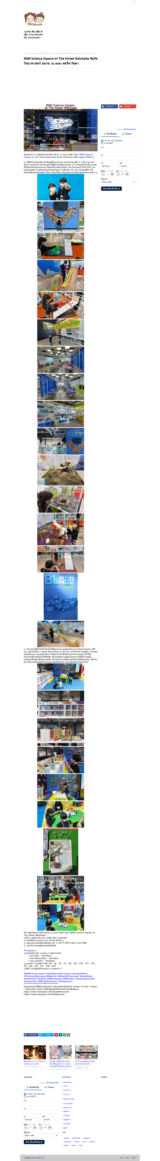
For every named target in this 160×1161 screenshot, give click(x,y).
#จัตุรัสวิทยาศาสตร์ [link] (54, 973)
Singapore (80, 1119)
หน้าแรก (26, 53)
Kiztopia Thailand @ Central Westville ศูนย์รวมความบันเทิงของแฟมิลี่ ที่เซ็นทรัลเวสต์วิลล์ (60, 1063)
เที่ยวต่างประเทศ (80, 1099)
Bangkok (66, 1138)
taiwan (73, 1145)
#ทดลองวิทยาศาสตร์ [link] (85, 978)
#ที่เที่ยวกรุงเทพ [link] (54, 978)
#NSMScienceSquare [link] (34, 973)
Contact (43, 2)
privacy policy (34, 2)
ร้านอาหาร (80, 1090)
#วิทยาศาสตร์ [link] (30, 978)
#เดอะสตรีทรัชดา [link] (80, 973)
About (127, 1158)
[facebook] (132, 2)
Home (26, 2)
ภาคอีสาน (80, 1115)
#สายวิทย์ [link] (41, 978)
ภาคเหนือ (80, 1124)
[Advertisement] (93, 23)
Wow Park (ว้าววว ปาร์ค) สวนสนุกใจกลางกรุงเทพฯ (34, 1062)
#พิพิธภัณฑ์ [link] (51, 976)
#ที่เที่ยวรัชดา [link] (69, 978)
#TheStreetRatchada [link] (34, 976)
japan (80, 1128)
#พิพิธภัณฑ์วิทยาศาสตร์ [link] (68, 976)
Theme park (80, 1108)
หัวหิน (80, 1145)
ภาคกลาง (80, 1095)
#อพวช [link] (67, 973)
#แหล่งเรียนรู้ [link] (86, 976)
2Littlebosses (40, 1158)
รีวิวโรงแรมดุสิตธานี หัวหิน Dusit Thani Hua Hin (85, 1062)
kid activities (34, 53)
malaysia (92, 1142)
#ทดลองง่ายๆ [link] (30, 981)
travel (80, 1086)
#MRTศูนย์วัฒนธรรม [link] (47, 981)
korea (84, 1142)
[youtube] (135, 2)
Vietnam (80, 1111)
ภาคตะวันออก (80, 1103)
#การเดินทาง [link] (30, 950)
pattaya (66, 1145)
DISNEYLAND (76, 1138)
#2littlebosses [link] (65, 981)
